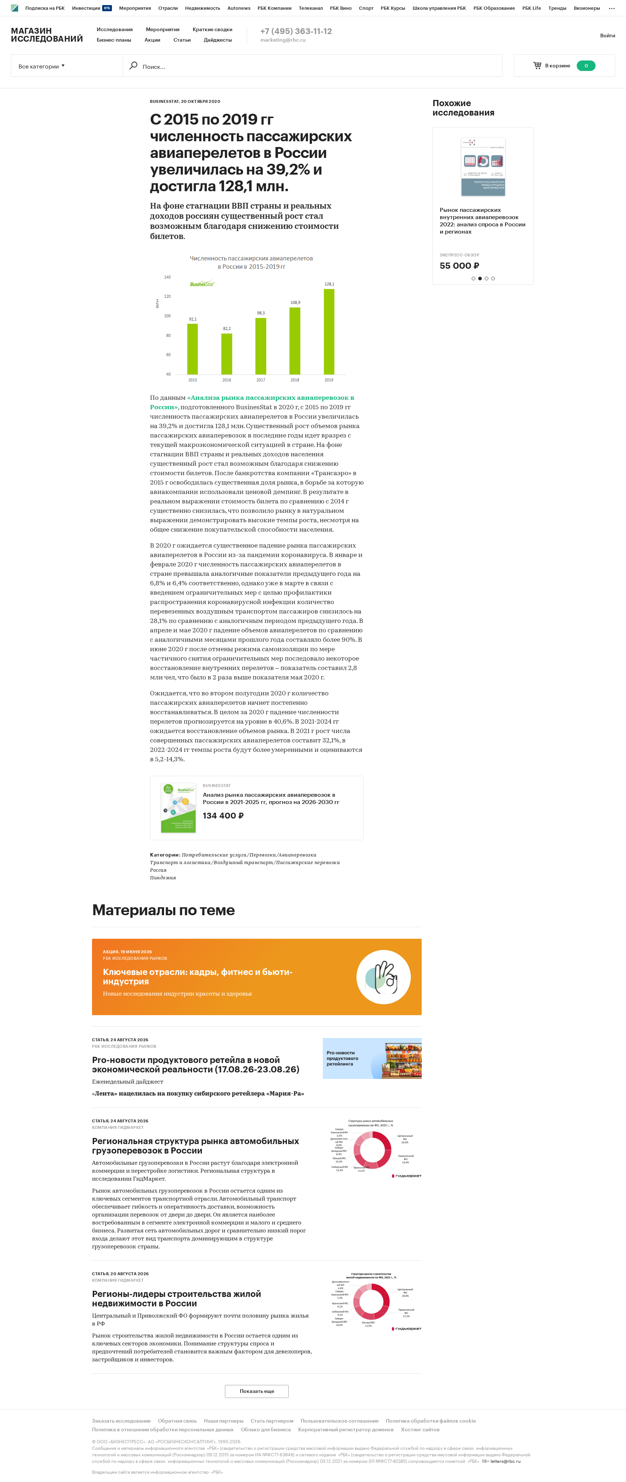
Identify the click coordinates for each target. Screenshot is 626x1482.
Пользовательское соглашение (340, 1421)
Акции (152, 40)
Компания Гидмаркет (117, 1128)
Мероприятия (162, 29)
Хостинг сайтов (420, 1429)
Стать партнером (272, 1421)
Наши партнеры (223, 1421)
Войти (607, 35)
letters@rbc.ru (506, 1460)
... (612, 7)
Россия (158, 870)
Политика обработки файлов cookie (431, 1421)
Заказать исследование (121, 1421)
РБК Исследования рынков (135, 958)
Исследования (115, 29)
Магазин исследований (47, 35)
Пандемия (163, 878)
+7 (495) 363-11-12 (296, 31)
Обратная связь (177, 1421)
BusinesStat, (165, 102)
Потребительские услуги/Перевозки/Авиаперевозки (249, 855)
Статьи (182, 40)
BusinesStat (217, 786)
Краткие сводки (212, 29)
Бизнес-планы (114, 40)
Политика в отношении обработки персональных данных (163, 1429)
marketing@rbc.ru (283, 40)
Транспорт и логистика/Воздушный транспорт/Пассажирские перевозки (245, 863)
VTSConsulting (458, 255)
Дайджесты (218, 40)
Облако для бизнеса (266, 1429)
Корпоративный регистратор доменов (346, 1429)
